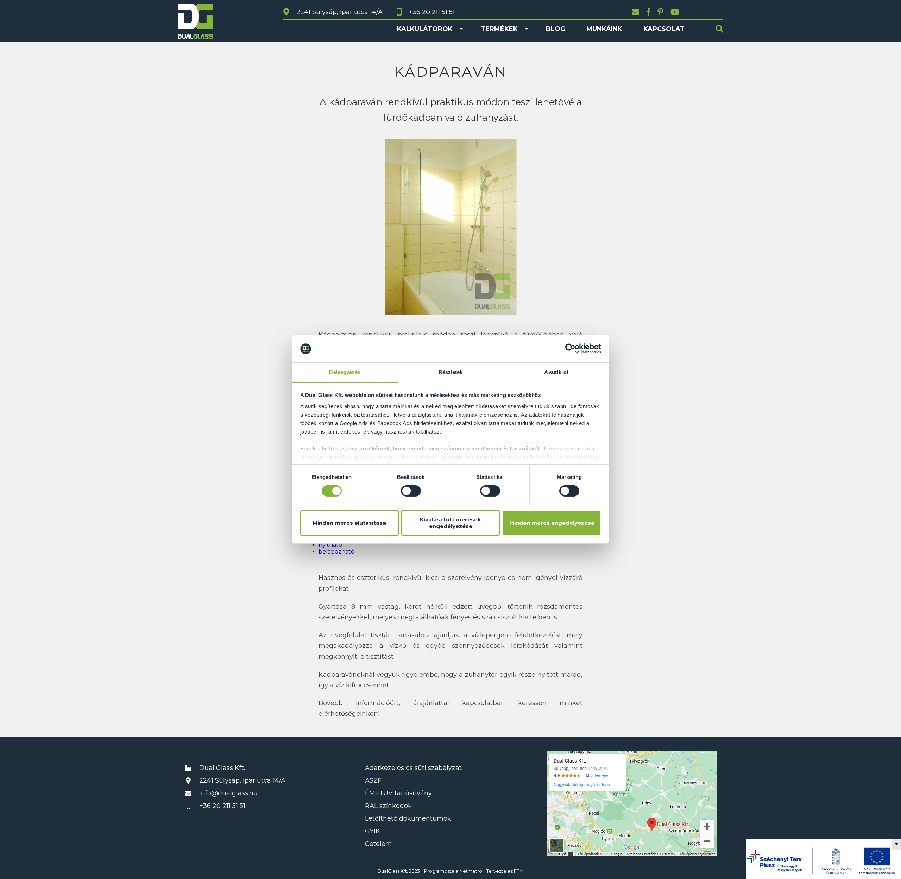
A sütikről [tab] (556, 372)
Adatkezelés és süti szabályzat (413, 768)
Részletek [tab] (451, 372)
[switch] (411, 491)
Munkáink (604, 29)
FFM (519, 871)
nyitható (330, 545)
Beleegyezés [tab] (344, 372)
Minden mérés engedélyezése (551, 522)
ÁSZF (373, 780)
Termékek (499, 29)
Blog (555, 29)
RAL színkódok (388, 806)
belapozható (336, 551)
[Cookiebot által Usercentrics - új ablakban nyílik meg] (570, 348)
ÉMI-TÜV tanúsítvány (398, 793)
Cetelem (378, 844)
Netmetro (470, 871)
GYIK (372, 831)
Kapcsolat (664, 29)
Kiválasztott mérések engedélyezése (450, 523)
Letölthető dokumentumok (408, 818)
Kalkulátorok (425, 29)
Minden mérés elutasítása (349, 522)
